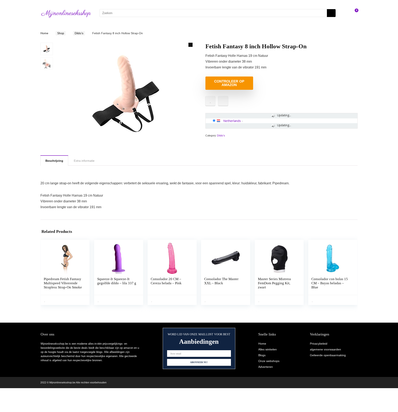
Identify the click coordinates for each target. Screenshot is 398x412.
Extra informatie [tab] (84, 160)
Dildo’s (79, 33)
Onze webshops (268, 361)
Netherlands (232, 121)
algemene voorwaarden (325, 349)
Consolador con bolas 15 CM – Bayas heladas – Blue (329, 283)
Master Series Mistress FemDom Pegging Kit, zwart (274, 283)
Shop (60, 33)
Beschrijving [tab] (54, 160)
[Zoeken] (331, 13)
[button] (190, 45)
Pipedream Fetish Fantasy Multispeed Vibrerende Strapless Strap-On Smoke (63, 283)
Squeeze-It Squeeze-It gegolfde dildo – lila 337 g (116, 281)
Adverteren (265, 366)
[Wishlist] (344, 13)
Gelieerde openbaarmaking (328, 355)
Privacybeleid (318, 343)
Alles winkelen (267, 349)
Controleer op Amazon (229, 83)
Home (44, 33)
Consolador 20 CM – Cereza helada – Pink (166, 281)
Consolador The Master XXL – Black (221, 281)
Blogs (262, 355)
